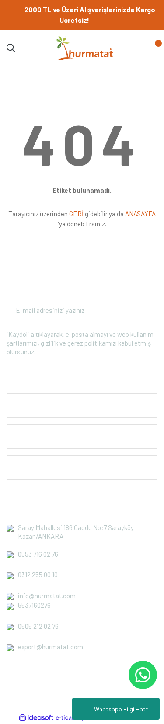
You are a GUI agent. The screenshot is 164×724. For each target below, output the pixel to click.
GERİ (76, 214)
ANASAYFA (140, 214)
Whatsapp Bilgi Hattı (122, 709)
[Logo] (84, 48)
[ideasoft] (36, 718)
